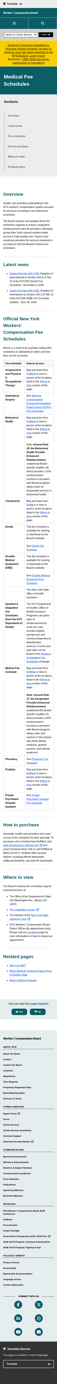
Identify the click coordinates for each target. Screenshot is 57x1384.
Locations (32, 932)
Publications (9, 1185)
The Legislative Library (24, 909)
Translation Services (18, 1349)
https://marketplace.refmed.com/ (22, 845)
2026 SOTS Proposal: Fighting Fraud (22, 1247)
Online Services (11, 1125)
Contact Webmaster (13, 1285)
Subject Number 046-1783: (25, 273)
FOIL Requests (10, 1082)
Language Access (12, 1279)
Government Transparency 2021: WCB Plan (26, 1236)
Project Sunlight (11, 1231)
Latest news (15, 126)
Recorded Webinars (13, 1196)
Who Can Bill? (18, 965)
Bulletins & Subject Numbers (17, 1168)
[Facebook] (18, 1305)
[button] (14, 23)
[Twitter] (39, 1305)
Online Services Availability (17, 1130)
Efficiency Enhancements (16, 1162)
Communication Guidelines (17, 1173)
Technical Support (12, 1136)
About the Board (11, 1054)
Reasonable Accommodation (17, 1274)
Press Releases (11, 1179)
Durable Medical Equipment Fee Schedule (38, 579)
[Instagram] (39, 1318)
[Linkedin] (18, 1318)
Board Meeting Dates (14, 1093)
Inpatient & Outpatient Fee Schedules (38, 657)
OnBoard (7, 1219)
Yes (21, 1012)
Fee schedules (16, 136)
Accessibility (9, 1268)
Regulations (9, 1076)
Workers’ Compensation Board (20, 12)
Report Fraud (11, 1114)
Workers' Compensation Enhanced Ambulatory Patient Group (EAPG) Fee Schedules (38, 403)
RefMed (30, 373)
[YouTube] (18, 1332)
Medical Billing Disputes (23, 980)
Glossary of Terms (12, 1099)
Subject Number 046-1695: (25, 290)
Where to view (16, 156)
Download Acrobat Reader (18, 1142)
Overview (13, 115)
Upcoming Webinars (13, 1190)
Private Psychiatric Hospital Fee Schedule (37, 799)
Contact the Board (12, 1065)
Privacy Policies (11, 1262)
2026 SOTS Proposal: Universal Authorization (26, 1242)
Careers (7, 1059)
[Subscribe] (39, 1332)
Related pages (16, 167)
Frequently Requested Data (17, 1087)
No (39, 1012)
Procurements (10, 1225)
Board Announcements (14, 1157)
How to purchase (18, 146)
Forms (6, 1119)
